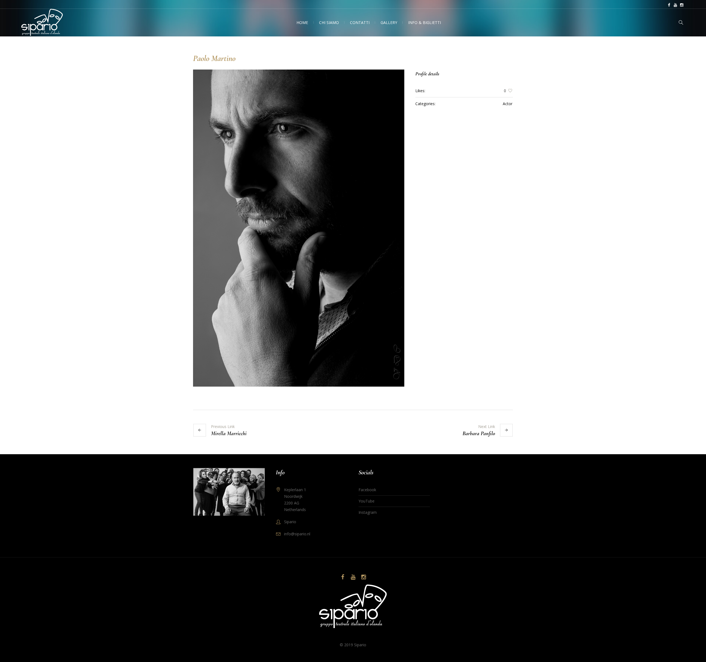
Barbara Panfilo (478, 433)
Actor (507, 103)
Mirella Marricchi (229, 433)
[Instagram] (682, 5)
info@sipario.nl (297, 533)
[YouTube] (675, 5)
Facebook (367, 489)
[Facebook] (669, 5)
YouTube (367, 501)
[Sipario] (353, 606)
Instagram (368, 512)
